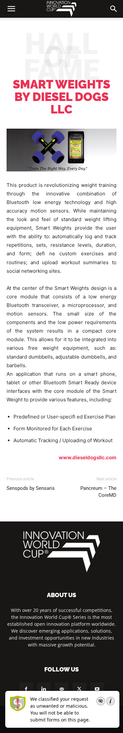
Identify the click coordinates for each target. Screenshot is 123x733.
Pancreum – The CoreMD (98, 491)
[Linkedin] (44, 689)
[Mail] (61, 689)
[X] (79, 689)
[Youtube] (97, 689)
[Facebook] (26, 689)
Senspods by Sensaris (31, 488)
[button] (114, 9)
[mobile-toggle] (11, 9)
